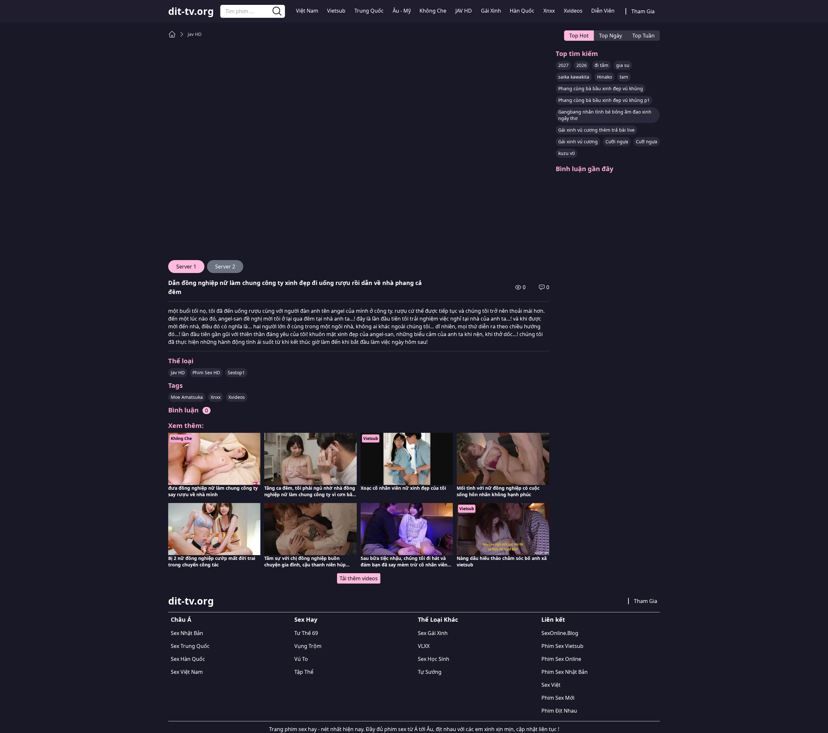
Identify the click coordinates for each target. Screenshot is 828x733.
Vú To (301, 658)
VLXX (424, 646)
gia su (622, 65)
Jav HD (195, 34)
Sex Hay (305, 619)
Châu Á (181, 619)
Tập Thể (303, 671)
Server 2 (225, 266)
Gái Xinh (491, 10)
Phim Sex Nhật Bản (564, 671)
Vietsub (336, 10)
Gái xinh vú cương (578, 141)
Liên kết (553, 619)
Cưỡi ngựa (616, 141)
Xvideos (573, 10)
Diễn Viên (603, 10)
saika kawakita (573, 77)
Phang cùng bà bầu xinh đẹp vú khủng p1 (604, 100)
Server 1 (186, 266)
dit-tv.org (191, 11)
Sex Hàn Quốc (188, 658)
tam (624, 77)
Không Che (432, 10)
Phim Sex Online (561, 658)
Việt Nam (307, 10)
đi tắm (601, 65)
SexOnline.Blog (559, 633)
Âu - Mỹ (402, 10)
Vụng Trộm (307, 646)
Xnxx (549, 10)
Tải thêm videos (359, 578)
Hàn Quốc (522, 10)
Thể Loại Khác (438, 619)
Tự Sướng (429, 671)
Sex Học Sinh (433, 658)
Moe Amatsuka (187, 397)
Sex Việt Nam (187, 671)
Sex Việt (551, 684)
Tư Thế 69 (306, 633)
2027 (563, 65)
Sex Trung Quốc (190, 646)
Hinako (604, 77)
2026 (581, 65)
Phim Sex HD (206, 372)
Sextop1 (236, 372)
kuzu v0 (566, 153)
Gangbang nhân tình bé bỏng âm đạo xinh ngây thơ (604, 115)
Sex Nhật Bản (187, 633)
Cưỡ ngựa (646, 141)
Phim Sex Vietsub (562, 646)
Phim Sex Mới (557, 697)
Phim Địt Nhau (559, 710)
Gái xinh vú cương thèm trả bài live (596, 130)
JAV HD (463, 10)
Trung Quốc (369, 10)
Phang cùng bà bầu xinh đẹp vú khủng (600, 88)
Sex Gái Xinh (433, 633)
